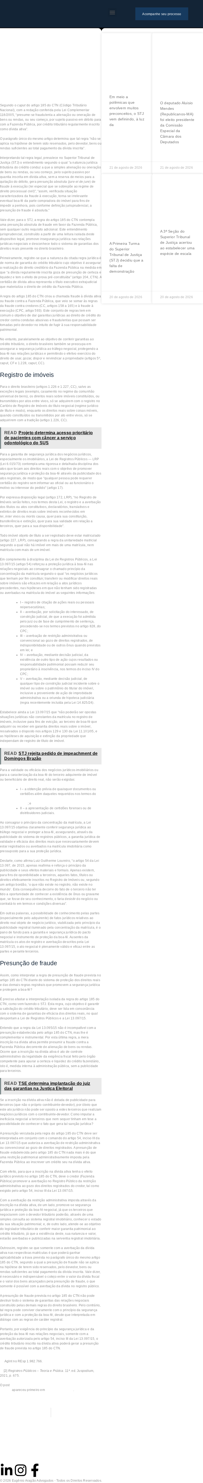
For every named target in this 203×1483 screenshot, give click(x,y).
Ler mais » (118, 136)
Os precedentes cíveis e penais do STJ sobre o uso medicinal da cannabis (125, 63)
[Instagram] (20, 1470)
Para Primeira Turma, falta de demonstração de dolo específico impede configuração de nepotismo (127, 206)
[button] (112, 12)
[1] (52, 210)
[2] (70, 904)
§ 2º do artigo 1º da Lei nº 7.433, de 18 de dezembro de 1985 (60, 798)
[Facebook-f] (34, 1470)
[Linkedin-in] (6, 1470)
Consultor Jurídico (59, 1390)
